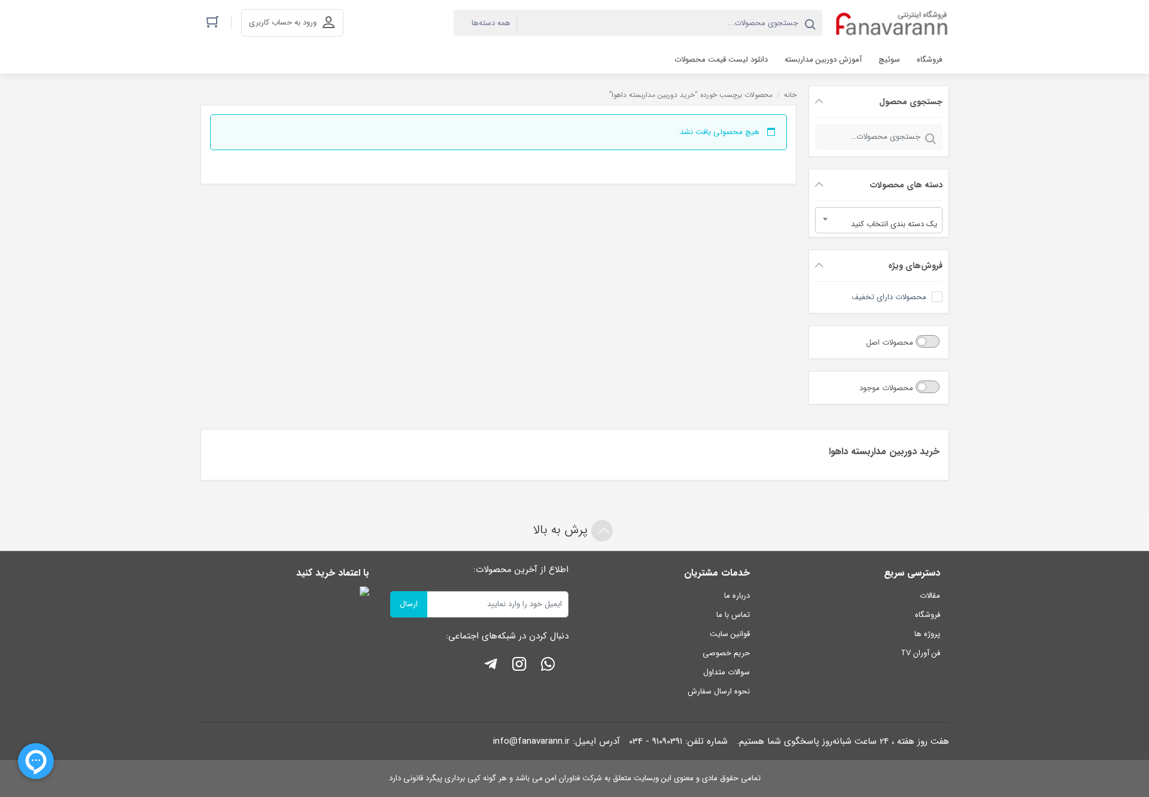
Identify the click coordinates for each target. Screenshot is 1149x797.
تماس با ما (733, 615)
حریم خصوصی (726, 653)
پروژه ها (927, 634)
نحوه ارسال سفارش (719, 691)
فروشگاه (927, 615)
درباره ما (737, 595)
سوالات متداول (726, 672)
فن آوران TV (920, 653)
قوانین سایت (730, 634)
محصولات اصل (891, 342)
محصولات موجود (887, 388)
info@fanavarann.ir (531, 741)
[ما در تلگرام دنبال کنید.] (490, 666)
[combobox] (878, 220)
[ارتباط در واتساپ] (548, 666)
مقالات (930, 595)
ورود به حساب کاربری (283, 22)
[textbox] (878, 225)
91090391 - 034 (655, 741)
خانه (790, 95)
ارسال (409, 604)
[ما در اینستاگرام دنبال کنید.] (519, 666)
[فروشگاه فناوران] (891, 23)
